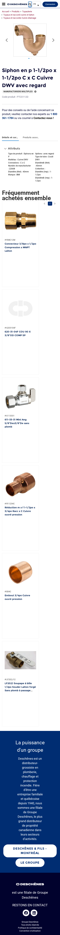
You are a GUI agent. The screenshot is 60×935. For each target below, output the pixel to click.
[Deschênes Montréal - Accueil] (17, 4)
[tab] (10, 138)
